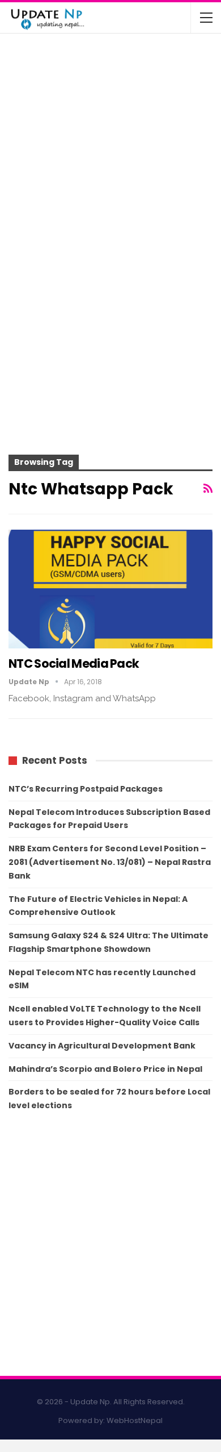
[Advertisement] (110, 337)
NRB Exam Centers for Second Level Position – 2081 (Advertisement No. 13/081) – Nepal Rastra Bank (109, 862)
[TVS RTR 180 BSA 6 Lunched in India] (32, 154)
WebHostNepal (135, 1420)
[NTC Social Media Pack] (110, 589)
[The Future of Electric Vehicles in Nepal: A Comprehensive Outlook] (32, 65)
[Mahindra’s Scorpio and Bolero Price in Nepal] (32, 109)
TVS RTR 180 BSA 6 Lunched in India (135, 141)
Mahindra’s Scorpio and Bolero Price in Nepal (105, 1069)
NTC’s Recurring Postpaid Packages (85, 788)
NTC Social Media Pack (73, 663)
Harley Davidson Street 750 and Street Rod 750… (131, 191)
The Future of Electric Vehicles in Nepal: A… (133, 57)
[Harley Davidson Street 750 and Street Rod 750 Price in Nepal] (32, 199)
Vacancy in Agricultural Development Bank (102, 1045)
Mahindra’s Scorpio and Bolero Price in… (129, 102)
